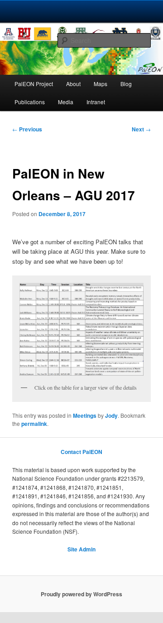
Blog (126, 83)
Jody (111, 415)
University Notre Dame (82, 11)
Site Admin (81, 549)
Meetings (84, 415)
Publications (29, 102)
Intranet (95, 102)
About (73, 83)
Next (141, 129)
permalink (34, 424)
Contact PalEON (81, 452)
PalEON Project (33, 83)
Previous (27, 129)
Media (65, 102)
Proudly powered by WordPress (81, 594)
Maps (100, 83)
